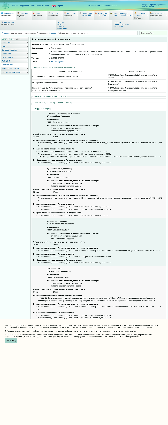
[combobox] (153, 33)
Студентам (24, 6)
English (60, 6)
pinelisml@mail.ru (58, 62)
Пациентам (36, 6)
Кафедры (52, 33)
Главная (14, 6)
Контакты (46, 6)
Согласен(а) (11, 341)
